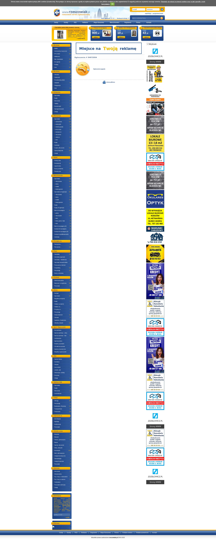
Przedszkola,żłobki (62, 80)
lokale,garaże (62, 189)
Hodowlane (62, 482)
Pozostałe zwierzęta (62, 484)
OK (112, 4)
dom (62, 218)
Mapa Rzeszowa (105, 532)
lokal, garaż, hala (62, 221)
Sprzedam (62, 95)
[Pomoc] (138, 20)
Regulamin (93, 532)
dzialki (62, 186)
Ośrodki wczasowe (62, 346)
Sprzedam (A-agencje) (62, 191)
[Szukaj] (66, 20)
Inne (62, 67)
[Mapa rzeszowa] (98, 20)
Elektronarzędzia (62, 280)
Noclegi (62, 293)
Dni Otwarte (62, 419)
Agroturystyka (62, 341)
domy (62, 184)
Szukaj (69, 532)
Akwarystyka (62, 474)
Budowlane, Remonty (62, 406)
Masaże (62, 437)
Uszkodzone (62, 393)
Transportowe (62, 409)
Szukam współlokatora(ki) (62, 234)
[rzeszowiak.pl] (72, 13)
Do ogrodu (62, 62)
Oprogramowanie (62, 109)
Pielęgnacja (62, 85)
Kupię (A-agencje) (62, 207)
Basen (62, 442)
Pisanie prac (62, 171)
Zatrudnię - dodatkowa (62, 259)
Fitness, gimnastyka (62, 439)
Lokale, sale (62, 370)
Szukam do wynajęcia (62, 229)
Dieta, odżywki (62, 447)
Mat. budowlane (62, 59)
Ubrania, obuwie (62, 323)
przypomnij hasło (158, 13)
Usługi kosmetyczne (62, 456)
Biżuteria (62, 434)
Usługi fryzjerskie (62, 461)
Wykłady (62, 421)
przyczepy (62, 129)
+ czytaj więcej (81, 38)
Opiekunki (62, 77)
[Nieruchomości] (114, 20)
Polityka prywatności (142, 532)
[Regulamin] (128, 20)
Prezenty (62, 375)
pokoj (62, 213)
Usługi (62, 111)
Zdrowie (62, 317)
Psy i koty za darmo (62, 479)
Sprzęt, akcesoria (62, 445)
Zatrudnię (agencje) (62, 257)
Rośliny (62, 64)
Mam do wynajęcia (62, 210)
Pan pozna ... (62, 247)
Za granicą (62, 267)
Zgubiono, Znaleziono (62, 320)
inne (62, 139)
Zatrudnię (62, 254)
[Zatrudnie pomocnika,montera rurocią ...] (60, 34)
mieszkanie (62, 215)
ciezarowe (62, 134)
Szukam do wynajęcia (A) (62, 231)
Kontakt (154, 532)
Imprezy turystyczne (62, 349)
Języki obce (62, 166)
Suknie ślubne (62, 359)
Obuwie (62, 364)
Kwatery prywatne (62, 343)
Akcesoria (62, 100)
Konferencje (62, 424)
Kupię (62, 98)
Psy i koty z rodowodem (62, 476)
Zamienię (62, 145)
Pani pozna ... (62, 244)
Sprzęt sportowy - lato (62, 335)
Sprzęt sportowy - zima (62, 333)
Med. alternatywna (62, 453)
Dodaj (61, 532)
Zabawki (62, 82)
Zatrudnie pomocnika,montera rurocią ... (68, 27)
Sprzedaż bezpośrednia (62, 262)
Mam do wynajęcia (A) (62, 226)
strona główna (110, 82)
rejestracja (148, 13)
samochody (62, 121)
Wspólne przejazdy (62, 298)
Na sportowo (62, 330)
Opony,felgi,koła (62, 150)
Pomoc (116, 532)
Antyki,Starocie (62, 314)
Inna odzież (62, 367)
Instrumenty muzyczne (62, 51)
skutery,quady (62, 126)
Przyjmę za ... (62, 309)
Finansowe (62, 411)
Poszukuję (62, 270)
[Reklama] (85, 20)
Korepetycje (62, 163)
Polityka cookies (127, 532)
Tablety (62, 103)
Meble (62, 48)
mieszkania (62, 181)
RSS (76, 532)
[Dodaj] (56, 20)
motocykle (62, 124)
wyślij (67, 517)
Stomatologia (62, 458)
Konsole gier (62, 106)
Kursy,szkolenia (62, 168)
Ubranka (62, 74)
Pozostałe (62, 286)
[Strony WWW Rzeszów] (155, 54)
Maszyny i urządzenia (62, 283)
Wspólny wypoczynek (62, 351)
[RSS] (75, 20)
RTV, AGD (62, 53)
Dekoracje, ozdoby (62, 372)
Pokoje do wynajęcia (100, 28)
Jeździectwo (62, 338)
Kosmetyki (62, 450)
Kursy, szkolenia (62, 273)
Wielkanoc (62, 56)
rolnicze (62, 137)
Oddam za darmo (62, 304)
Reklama (84, 532)
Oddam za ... (62, 306)
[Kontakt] (149, 20)
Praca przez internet (62, 265)
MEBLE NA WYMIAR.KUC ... (128, 28)
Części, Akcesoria (62, 148)
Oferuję (62, 400)
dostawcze (62, 132)
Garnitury (62, 361)
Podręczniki (62, 160)
